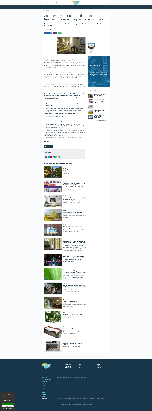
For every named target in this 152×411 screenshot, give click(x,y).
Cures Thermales (82, 377)
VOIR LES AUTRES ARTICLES (101, 120)
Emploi (86, 7)
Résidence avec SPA (60, 377)
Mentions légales (83, 365)
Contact (52, 2)
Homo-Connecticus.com (102, 398)
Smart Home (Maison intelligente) (52, 60)
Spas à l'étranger (69, 377)
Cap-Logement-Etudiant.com (82, 398)
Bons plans (75, 7)
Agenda (98, 7)
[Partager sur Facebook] (46, 157)
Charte (80, 367)
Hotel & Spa (50, 7)
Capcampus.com (92, 398)
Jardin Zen (68, 7)
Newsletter (58, 2)
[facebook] (43, 3)
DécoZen (81, 7)
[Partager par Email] (61, 33)
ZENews (103, 7)
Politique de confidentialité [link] (8, 408)
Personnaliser (8, 406)
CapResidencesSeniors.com (69, 398)
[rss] (47, 3)
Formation (92, 7)
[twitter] (45, 3)
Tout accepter (8, 404)
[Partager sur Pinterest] (54, 33)
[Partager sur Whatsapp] (59, 33)
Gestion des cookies (87, 404)
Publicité (98, 365)
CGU (80, 364)
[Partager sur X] (51, 33)
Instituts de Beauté (59, 7)
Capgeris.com (59, 398)
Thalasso (76, 377)
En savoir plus (48, 146)
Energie (108, 7)
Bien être (44, 7)
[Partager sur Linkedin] (56, 33)
